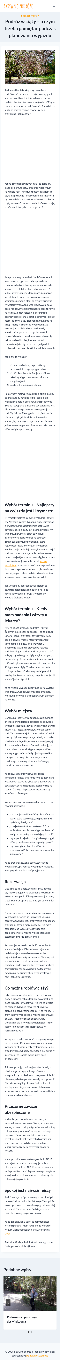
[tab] (29, 1332)
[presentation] (30, 1293)
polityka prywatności (37, 1355)
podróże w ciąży (30, 16)
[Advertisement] (30, 150)
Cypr (7, 1233)
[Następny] (52, 1302)
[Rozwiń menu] (54, 5)
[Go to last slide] (8, 1302)
